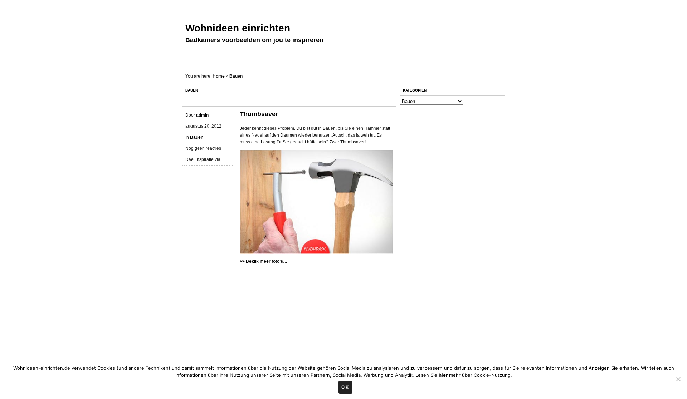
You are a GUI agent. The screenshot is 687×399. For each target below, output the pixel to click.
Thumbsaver (259, 114)
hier (443, 375)
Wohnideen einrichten (237, 28)
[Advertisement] (312, 13)
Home (219, 76)
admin (202, 115)
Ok (345, 387)
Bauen (196, 137)
